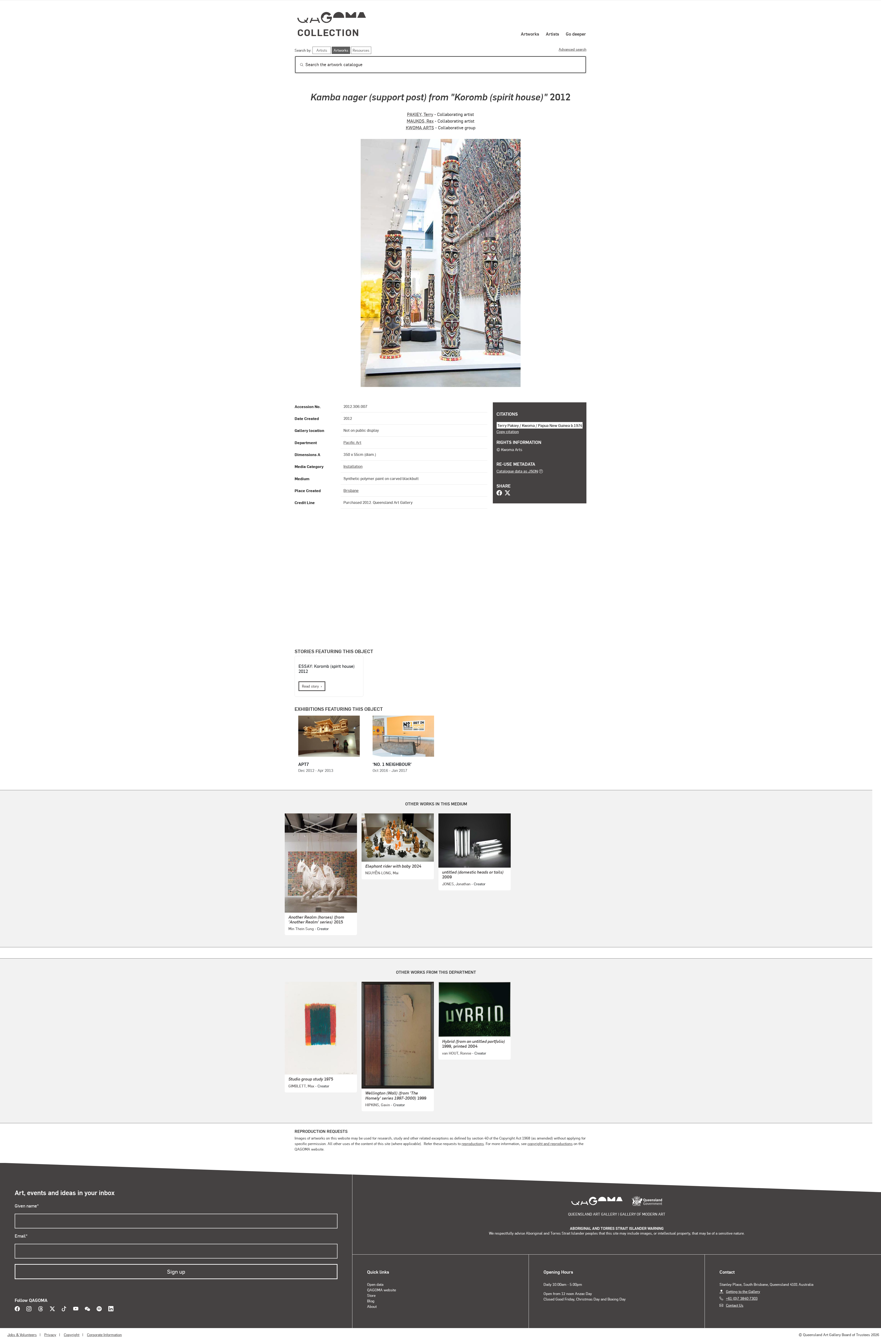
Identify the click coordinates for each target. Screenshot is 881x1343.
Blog (370, 1300)
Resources (361, 50)
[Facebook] (499, 493)
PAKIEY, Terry (420, 114)
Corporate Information (104, 1334)
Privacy (50, 1334)
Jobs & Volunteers (22, 1334)
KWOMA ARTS (420, 127)
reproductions (473, 1143)
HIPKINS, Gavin (377, 1104)
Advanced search (572, 49)
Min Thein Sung (301, 928)
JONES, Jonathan (456, 883)
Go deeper (576, 34)
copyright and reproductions (550, 1143)
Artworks (530, 34)
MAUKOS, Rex (420, 121)
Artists (552, 34)
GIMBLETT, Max (301, 1085)
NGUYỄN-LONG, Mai (382, 872)
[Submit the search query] (298, 64)
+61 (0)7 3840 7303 (742, 1298)
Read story (310, 686)
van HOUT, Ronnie (456, 1053)
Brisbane (351, 490)
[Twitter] (507, 493)
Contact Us (734, 1305)
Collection (328, 32)
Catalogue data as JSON (517, 471)
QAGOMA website (381, 1289)
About (372, 1306)
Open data (375, 1284)
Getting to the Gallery (743, 1291)
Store (371, 1295)
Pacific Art (352, 442)
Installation (352, 466)
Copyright (71, 1334)
